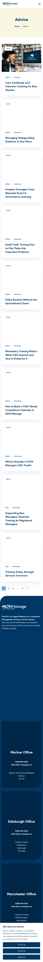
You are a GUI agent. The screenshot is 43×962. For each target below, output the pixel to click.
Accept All (21, 945)
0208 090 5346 (21, 762)
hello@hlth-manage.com (21, 765)
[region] (21, 942)
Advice (8, 49)
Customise (21, 951)
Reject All (21, 957)
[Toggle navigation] (34, 4)
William (7, 77)
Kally (6, 508)
